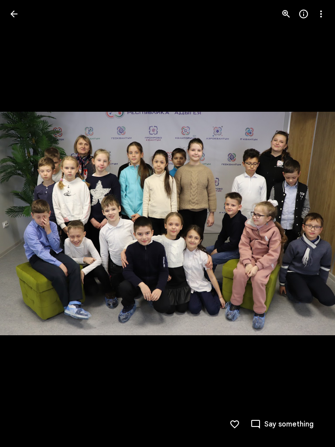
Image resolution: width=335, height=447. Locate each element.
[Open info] (303, 14)
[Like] (234, 424)
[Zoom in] (286, 14)
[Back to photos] (13, 13)
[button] (24, 223)
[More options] (321, 14)
